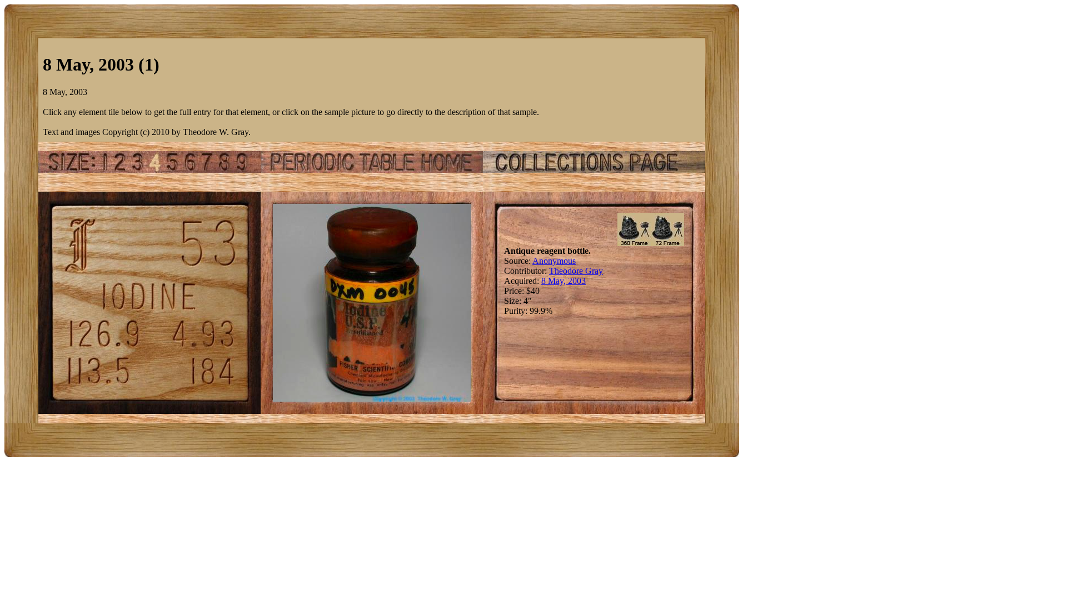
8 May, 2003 (563, 281)
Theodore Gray (576, 271)
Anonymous (554, 261)
